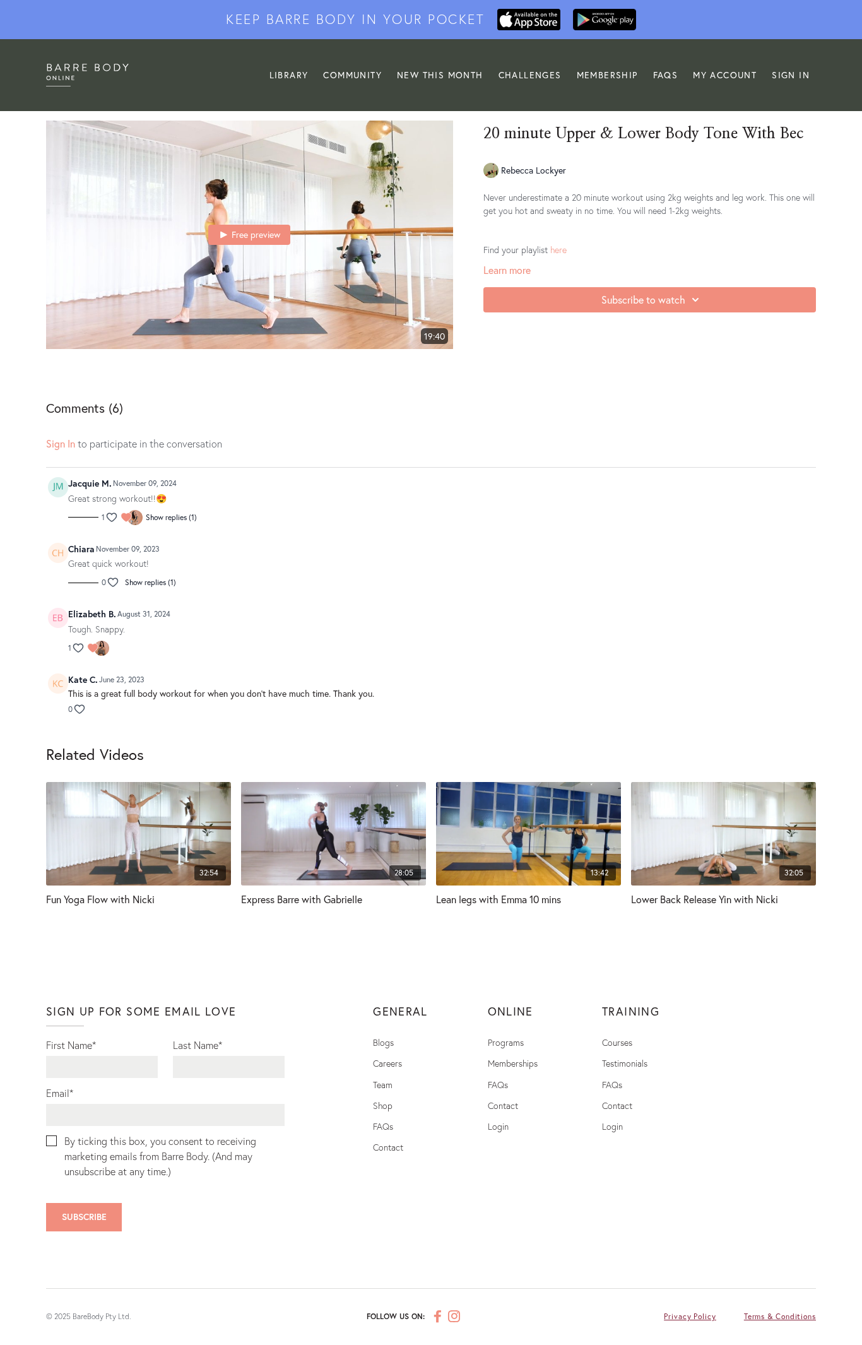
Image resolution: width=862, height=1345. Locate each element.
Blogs (383, 1042)
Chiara (81, 549)
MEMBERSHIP (607, 75)
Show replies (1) (171, 517)
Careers (387, 1063)
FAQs (665, 75)
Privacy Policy (690, 1316)
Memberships (513, 1063)
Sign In (791, 75)
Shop (383, 1105)
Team (383, 1085)
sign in (60, 443)
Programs (506, 1042)
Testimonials (624, 1063)
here (558, 250)
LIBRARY (289, 75)
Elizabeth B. (92, 614)
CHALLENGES (530, 75)
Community (352, 75)
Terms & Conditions (780, 1316)
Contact (388, 1147)
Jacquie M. (90, 483)
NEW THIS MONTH (440, 75)
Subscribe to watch (643, 299)
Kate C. (83, 679)
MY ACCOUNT (725, 75)
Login (498, 1126)
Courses (617, 1042)
